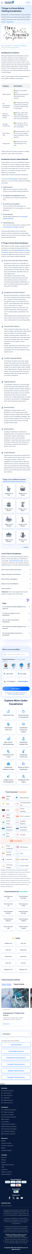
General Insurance (8, 1090)
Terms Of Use (20, 694)
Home (2, 45)
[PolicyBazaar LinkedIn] (17, 1198)
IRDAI (2, 1205)
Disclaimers (6, 1034)
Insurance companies (7, 1145)
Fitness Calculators (8, 1112)
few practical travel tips (16, 560)
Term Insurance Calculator (8, 1117)
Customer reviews (6, 1143)
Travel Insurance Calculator (8, 1129)
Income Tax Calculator (7, 1114)
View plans (15, 692)
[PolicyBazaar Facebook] (9, 1198)
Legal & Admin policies (7, 1164)
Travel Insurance (8, 45)
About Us (3, 1157)
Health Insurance (8, 1100)
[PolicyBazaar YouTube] (21, 1198)
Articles (3, 1140)
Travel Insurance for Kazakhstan (19, 45)
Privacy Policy (11, 694)
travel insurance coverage (10, 227)
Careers (3, 1162)
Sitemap (3, 1160)
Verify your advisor (6, 1172)
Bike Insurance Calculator (8, 1133)
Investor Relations (6, 1174)
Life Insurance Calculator (8, 1124)
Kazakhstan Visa (8, 715)
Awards (3, 1148)
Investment (6, 1098)
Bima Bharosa (8, 1205)
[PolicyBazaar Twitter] (13, 1198)
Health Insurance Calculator (9, 1126)
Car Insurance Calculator (8, 1131)
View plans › (16, 689)
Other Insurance (7, 1102)
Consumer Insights (6, 1150)
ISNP (2, 1167)
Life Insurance (7, 1093)
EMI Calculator (5, 1119)
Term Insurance (7, 1095)
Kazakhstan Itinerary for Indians (23, 730)
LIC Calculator (5, 1121)
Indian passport (13, 178)
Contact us (4, 1169)
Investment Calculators (9, 1109)
